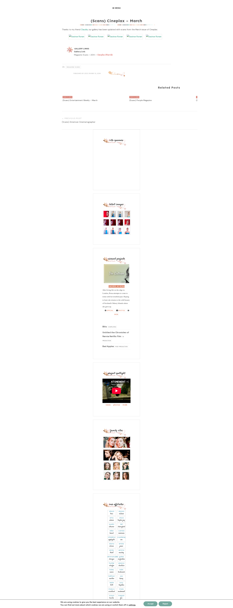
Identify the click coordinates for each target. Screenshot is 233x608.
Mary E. (112, 590)
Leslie (112, 583)
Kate (121, 570)
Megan (121, 596)
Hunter (111, 564)
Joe (121, 577)
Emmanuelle (111, 557)
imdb (125, 404)
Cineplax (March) (105, 54)
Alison (111, 512)
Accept (150, 603)
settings (132, 605)
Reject (165, 603)
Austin (111, 525)
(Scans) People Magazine (140, 100)
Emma (121, 551)
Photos (121, 310)
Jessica (121, 564)
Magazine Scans (73, 67)
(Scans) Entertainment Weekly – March (80, 100)
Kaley (111, 570)
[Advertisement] (119, 162)
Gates (121, 557)
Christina (111, 538)
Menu (118, 8)
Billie (112, 532)
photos (116, 404)
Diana (111, 545)
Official (109, 310)
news (108, 404)
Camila (121, 532)
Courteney (121, 538)
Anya (121, 519)
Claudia (84, 29)
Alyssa (121, 512)
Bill (121, 525)
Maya (111, 596)
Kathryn (112, 577)
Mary (121, 590)
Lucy (121, 583)
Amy (111, 519)
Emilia (121, 545)
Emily (111, 551)
